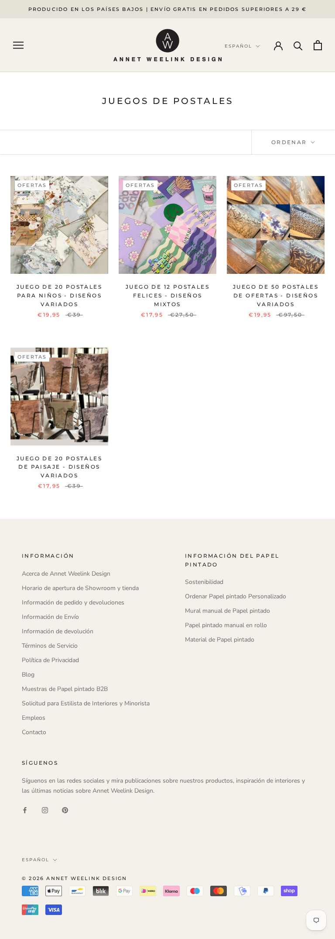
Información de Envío (50, 617)
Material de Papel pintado (219, 639)
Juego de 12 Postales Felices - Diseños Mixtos (167, 295)
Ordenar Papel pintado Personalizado (235, 596)
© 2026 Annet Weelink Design (74, 878)
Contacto (34, 732)
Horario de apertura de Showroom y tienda (80, 588)
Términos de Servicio (50, 646)
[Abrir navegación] (18, 45)
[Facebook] (25, 810)
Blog (28, 674)
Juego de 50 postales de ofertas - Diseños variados (275, 295)
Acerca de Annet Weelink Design (66, 574)
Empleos (33, 718)
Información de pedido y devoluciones (73, 602)
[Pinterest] (65, 810)
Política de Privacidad (50, 660)
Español (35, 860)
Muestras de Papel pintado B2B (65, 689)
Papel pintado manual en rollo (226, 625)
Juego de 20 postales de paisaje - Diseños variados (59, 467)
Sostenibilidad (204, 582)
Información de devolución (57, 631)
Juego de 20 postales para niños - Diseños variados (59, 295)
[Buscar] (298, 45)
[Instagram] (45, 810)
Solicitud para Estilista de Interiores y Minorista (86, 703)
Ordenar (290, 142)
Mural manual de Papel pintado (227, 611)
